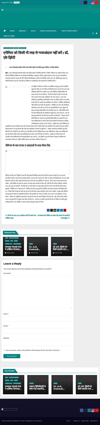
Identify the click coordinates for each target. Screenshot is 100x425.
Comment (7, 273)
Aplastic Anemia (8, 48)
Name (6, 314)
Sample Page (85, 421)
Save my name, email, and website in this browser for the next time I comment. (33, 350)
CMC (12, 240)
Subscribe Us (94, 421)
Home (68, 421)
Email (5, 326)
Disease (22, 31)
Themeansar (38, 421)
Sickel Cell (22, 48)
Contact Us (76, 421)
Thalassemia (17, 243)
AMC (6, 237)
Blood (7, 240)
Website (6, 338)
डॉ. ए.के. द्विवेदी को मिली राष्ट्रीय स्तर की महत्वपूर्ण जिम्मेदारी (61, 249)
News (12, 31)
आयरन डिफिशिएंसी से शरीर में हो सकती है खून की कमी (37, 389)
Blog (33, 31)
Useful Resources (48, 31)
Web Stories (9, 36)
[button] (93, 33)
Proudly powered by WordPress (10, 421)
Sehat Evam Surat (70, 31)
